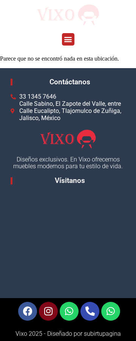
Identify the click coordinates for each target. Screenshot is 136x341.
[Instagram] (48, 311)
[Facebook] (27, 311)
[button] (68, 39)
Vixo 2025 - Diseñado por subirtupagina (68, 333)
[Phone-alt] (89, 311)
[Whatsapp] (69, 311)
